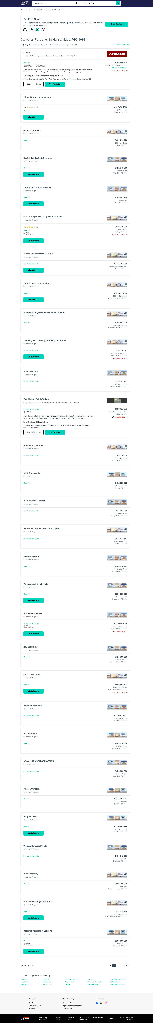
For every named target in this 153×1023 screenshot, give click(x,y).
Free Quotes (116, 24)
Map (26, 45)
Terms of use (71, 1018)
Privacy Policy (58, 1018)
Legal (111, 1018)
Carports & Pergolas (30, 56)
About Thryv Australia (43, 1018)
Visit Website (54, 84)
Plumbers (23, 979)
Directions (27, 264)
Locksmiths (24, 984)
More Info (26, 63)
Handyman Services (117, 984)
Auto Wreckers (92, 984)
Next (125, 965)
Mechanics (47, 982)
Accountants (69, 982)
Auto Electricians (71, 979)
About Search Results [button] (123, 44)
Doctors (68, 984)
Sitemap (32, 1008)
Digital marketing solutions (72, 1006)
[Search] (118, 3)
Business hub (67, 1008)
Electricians (24, 982)
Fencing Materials (45, 56)
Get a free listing (68, 1003)
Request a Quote (33, 84)
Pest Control (47, 984)
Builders (90, 979)
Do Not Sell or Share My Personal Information (91, 1018)
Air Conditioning (115, 982)
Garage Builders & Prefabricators (65, 56)
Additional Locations (119, 68)
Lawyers (46, 979)
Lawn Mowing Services (118, 979)
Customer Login (35, 1006)
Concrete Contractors (95, 982)
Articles (31, 1003)
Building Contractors (46, 402)
